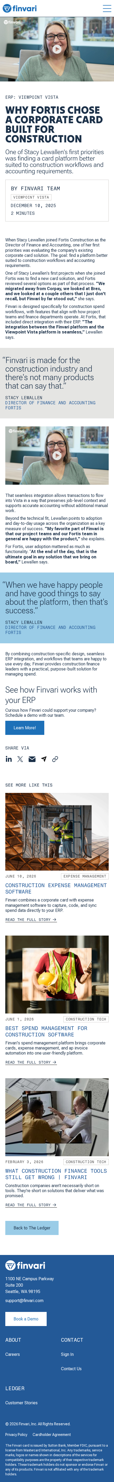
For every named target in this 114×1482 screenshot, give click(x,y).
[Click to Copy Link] (55, 759)
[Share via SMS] (44, 759)
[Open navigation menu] (98, 8)
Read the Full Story (28, 919)
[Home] (20, 8)
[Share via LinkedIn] (8, 759)
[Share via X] (20, 759)
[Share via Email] (32, 759)
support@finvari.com (24, 1300)
